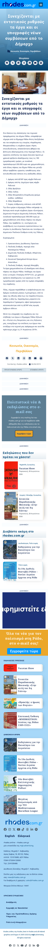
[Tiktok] (22, 829)
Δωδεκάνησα (23, 543)
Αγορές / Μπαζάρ (26, 495)
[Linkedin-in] (31, 829)
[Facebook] (5, 829)
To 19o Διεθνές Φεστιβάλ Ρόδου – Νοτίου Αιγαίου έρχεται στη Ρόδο (28, 573)
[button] (41, 4)
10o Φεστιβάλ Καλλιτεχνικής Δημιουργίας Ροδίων (26, 783)
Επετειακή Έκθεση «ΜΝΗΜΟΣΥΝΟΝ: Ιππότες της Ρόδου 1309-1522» (28, 721)
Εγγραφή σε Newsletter (17, 908)
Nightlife (23, 465)
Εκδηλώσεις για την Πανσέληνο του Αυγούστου (29, 549)
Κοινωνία (15, 51)
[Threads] (27, 829)
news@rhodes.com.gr (17, 877)
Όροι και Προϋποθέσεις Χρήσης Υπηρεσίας (21, 915)
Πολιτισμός (33, 543)
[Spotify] (36, 829)
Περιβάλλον (35, 51)
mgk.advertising (26, 845)
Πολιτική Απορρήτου (16, 922)
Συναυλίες (31, 465)
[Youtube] (18, 829)
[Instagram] (9, 829)
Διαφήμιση (11, 902)
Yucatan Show (27, 468)
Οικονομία (24, 51)
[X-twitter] (14, 829)
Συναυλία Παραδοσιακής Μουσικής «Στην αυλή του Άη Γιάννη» (28, 504)
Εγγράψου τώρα (24, 433)
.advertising (37, 935)
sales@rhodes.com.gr (35, 880)
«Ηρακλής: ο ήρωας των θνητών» (29, 704)
